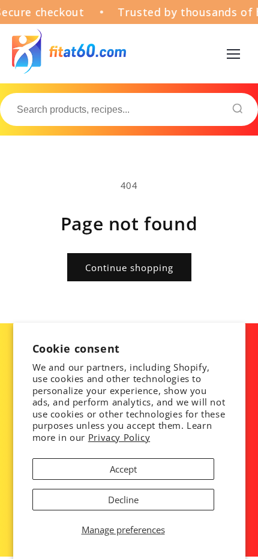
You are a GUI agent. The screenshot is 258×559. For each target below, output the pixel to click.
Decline (123, 500)
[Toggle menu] (233, 54)
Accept (123, 469)
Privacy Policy (119, 437)
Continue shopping (129, 268)
